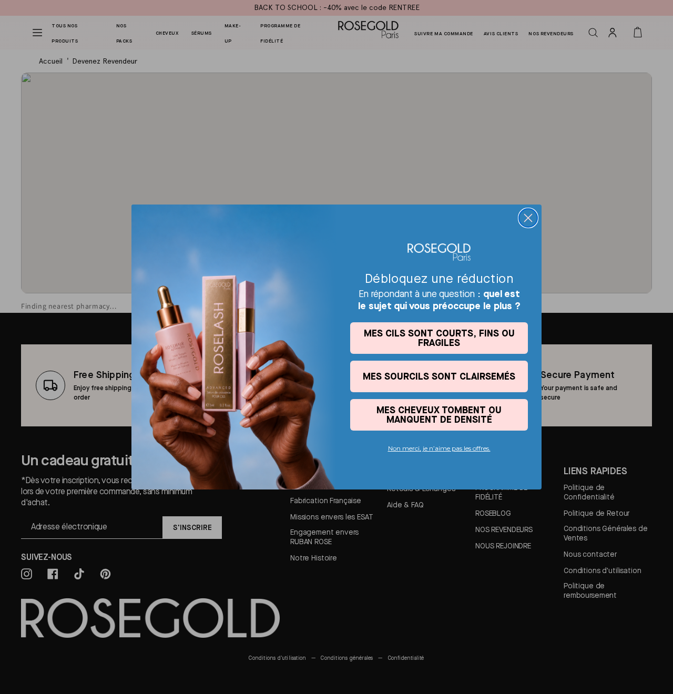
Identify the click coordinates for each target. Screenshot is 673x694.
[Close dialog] (528, 218)
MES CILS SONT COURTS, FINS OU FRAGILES (439, 338)
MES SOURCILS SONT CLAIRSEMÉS (439, 376)
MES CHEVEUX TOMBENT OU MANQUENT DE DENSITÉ (439, 414)
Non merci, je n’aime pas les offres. (439, 448)
